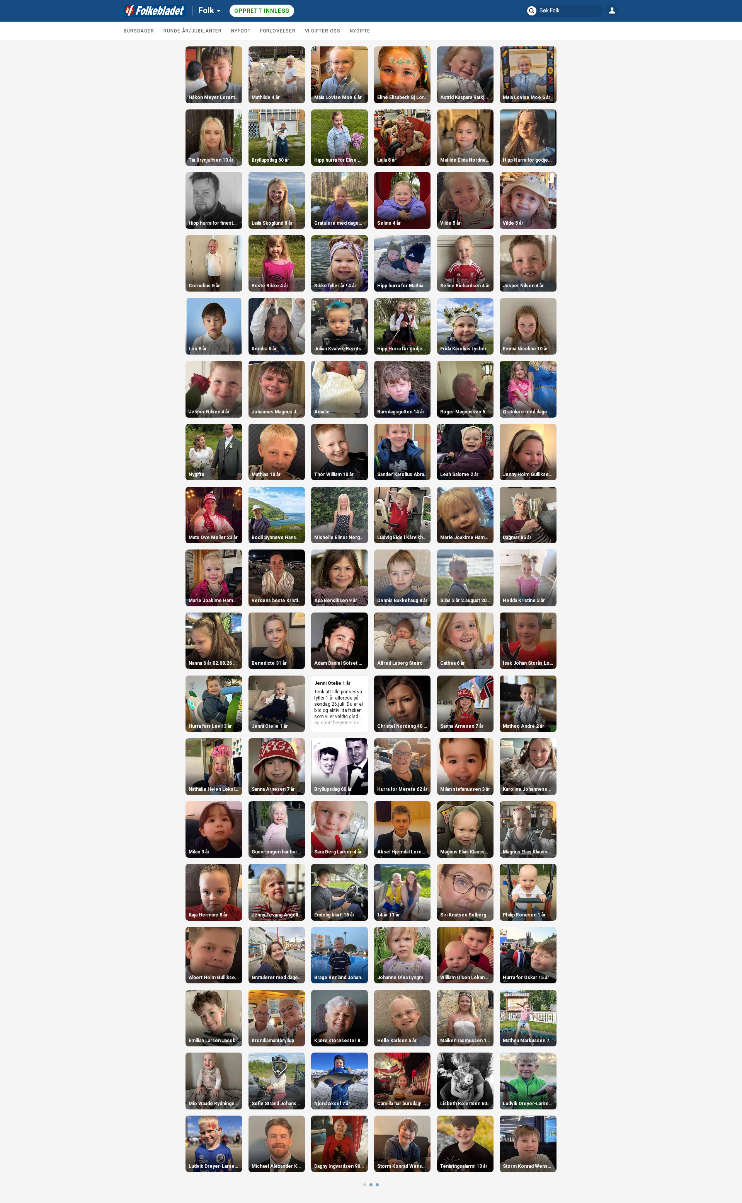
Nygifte (360, 31)
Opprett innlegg (262, 11)
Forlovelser (278, 31)
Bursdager (139, 31)
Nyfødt (240, 31)
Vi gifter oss (323, 31)
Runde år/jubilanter (192, 31)
